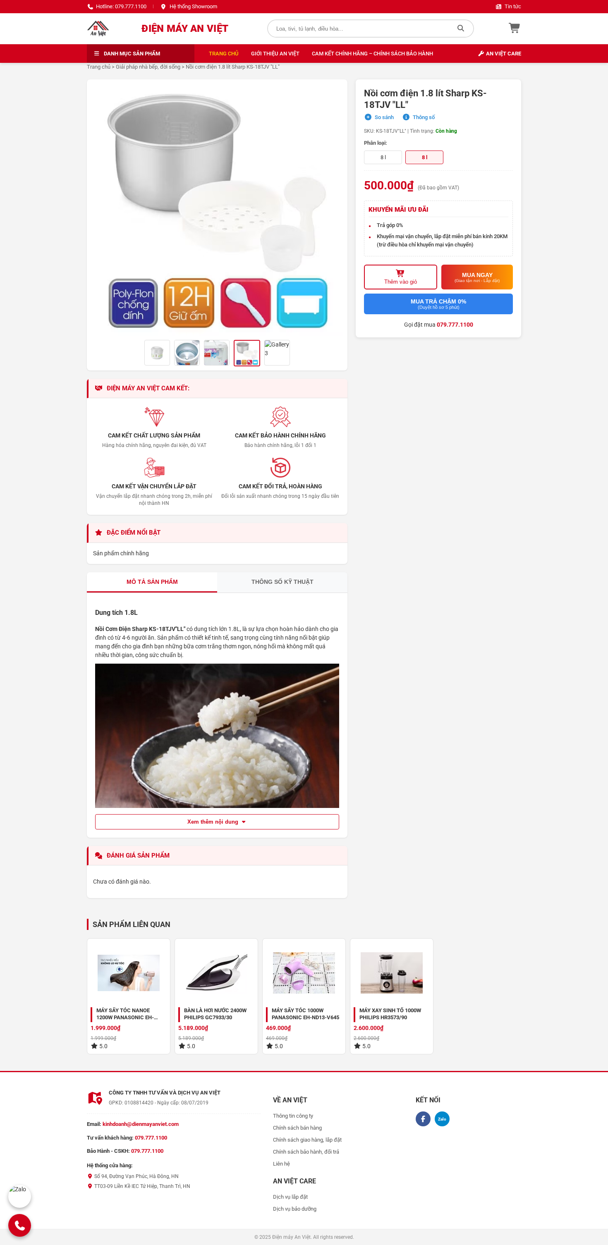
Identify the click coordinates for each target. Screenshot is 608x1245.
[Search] (460, 28)
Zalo (442, 1119)
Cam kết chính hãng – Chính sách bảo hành (372, 53)
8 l (383, 157)
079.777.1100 (455, 324)
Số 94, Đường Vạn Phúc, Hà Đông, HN (136, 1176)
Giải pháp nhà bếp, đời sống (148, 67)
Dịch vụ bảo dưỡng (294, 1209)
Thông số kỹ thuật (282, 581)
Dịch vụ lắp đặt (290, 1197)
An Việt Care (503, 53)
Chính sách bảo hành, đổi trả (306, 1152)
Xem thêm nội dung (213, 822)
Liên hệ (281, 1164)
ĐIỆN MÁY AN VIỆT (184, 28)
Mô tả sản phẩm (152, 581)
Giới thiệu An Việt (275, 53)
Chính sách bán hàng (297, 1128)
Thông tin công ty (293, 1116)
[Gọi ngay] (19, 1225)
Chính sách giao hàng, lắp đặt (307, 1140)
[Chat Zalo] (19, 1196)
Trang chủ (224, 53)
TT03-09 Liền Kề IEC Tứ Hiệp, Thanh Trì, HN (141, 1186)
